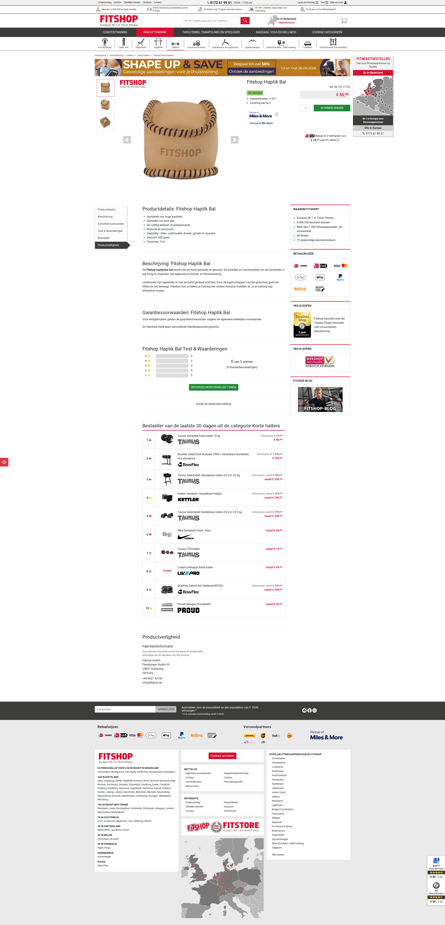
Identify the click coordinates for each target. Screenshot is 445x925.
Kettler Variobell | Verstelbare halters (200, 493)
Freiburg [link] (102, 788)
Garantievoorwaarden (111, 223)
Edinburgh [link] (148, 808)
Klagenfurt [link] (121, 821)
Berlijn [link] (119, 780)
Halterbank (278, 788)
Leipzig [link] (110, 792)
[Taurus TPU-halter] (167, 552)
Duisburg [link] (146, 784)
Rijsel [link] (100, 847)
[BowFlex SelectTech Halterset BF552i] (167, 589)
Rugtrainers (278, 834)
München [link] (141, 792)
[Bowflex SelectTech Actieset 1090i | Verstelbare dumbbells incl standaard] (167, 459)
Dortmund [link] (112, 784)
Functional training (282, 826)
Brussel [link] (114, 838)
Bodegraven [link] (117, 771)
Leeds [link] (112, 808)
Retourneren (192, 786)
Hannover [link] (124, 788)
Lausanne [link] (116, 829)
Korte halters (143, 55)
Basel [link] (100, 829)
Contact (157, 2)
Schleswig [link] (141, 795)
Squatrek (277, 822)
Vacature (147, 2)
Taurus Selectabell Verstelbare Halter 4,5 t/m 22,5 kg (210, 512)
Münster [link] (151, 792)
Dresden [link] (123, 784)
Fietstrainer (278, 813)
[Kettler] (188, 499)
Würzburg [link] (103, 799)
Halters (130, 55)
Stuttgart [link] (153, 795)
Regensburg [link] (104, 795)
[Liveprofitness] (188, 573)
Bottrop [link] (154, 780)
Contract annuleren (222, 755)
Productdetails (106, 209)
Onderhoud (230, 811)
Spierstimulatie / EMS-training (288, 843)
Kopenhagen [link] (104, 856)
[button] (105, 87)
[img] (276, 114)
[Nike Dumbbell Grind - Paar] (167, 534)
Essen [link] (155, 784)
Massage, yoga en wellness (276, 32)
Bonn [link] (146, 780)
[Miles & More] (327, 735)
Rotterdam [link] (169, 771)
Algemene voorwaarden (198, 773)
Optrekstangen (280, 839)
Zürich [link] (125, 829)
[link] (300, 266)
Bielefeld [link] (127, 780)
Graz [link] (100, 821)
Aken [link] (100, 780)
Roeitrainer (278, 771)
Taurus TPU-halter (189, 549)
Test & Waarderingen (110, 231)
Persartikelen (231, 802)
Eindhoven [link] (142, 771)
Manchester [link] (104, 812)
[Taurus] (188, 442)
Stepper (276, 817)
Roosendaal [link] (155, 771)
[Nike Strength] (188, 536)
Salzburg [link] (138, 821)
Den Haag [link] (130, 771)
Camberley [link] (136, 808)
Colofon (117, 2)
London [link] (169, 808)
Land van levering (306, 2)
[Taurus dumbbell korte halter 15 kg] (167, 439)
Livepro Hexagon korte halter (195, 567)
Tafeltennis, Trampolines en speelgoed (211, 32)
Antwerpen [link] (103, 838)
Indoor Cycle (278, 792)
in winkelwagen (332, 108)
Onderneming (104, 2)
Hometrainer (278, 762)
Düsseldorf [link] (134, 784)
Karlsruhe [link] (148, 788)
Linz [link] (130, 821)
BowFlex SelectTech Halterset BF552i (200, 585)
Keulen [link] (101, 792)
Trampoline (278, 779)
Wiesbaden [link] (165, 795)
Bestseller (104, 238)
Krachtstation (279, 775)
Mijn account (336, 2)
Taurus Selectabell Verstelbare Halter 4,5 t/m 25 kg (209, 475)
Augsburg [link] (109, 780)
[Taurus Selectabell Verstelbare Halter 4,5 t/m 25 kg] (167, 479)
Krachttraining (154, 32)
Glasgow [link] (159, 808)
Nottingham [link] (117, 812)
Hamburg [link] (113, 788)
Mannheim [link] (129, 792)
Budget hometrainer (282, 809)
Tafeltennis (278, 783)
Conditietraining (115, 32)
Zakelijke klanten (132, 2)
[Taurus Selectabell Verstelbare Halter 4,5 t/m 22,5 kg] (167, 515)
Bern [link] (107, 829)
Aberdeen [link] (103, 808)
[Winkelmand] (345, 21)
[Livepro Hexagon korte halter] (167, 571)
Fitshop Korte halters (163, 55)
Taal (323, 2)
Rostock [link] (116, 795)
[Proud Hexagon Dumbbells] (167, 607)
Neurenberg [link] (163, 792)
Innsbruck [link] (109, 821)
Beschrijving (105, 216)
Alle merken (278, 854)
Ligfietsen (277, 805)
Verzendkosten (193, 781)
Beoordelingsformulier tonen (213, 387)
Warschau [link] (103, 865)
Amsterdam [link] (104, 771)
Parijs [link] (107, 847)
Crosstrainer (278, 758)
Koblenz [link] (166, 788)
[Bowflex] (188, 464)
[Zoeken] (245, 20)
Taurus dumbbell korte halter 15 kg (199, 435)
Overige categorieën (327, 32)
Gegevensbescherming (236, 773)
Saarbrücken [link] (128, 795)
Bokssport (277, 800)
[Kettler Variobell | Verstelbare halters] (167, 497)
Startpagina (100, 55)
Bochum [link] (137, 780)
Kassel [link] (157, 788)
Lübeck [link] (118, 792)
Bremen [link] (102, 784)
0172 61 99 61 (374, 133)
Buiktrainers (278, 830)
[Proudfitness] (188, 610)
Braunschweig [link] (167, 780)
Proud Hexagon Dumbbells (194, 604)
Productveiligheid (108, 245)
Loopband (277, 766)
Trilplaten (277, 847)
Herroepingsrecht (233, 781)
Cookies (189, 777)
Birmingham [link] (123, 808)
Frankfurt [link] (165, 784)
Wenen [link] (148, 821)
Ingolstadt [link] (135, 788)
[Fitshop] (119, 20)
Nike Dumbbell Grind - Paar (194, 530)
